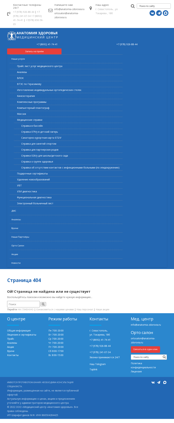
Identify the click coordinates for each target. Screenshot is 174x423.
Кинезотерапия (26, 96)
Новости (16, 262)
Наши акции (102, 309)
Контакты (13, 355)
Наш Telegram (98, 364)
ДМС (13, 210)
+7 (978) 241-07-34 (100, 352)
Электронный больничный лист (35, 203)
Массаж (21, 113)
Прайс (10, 338)
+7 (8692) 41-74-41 (47, 44)
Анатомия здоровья (37, 33)
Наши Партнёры (20, 236)
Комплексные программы (31, 101)
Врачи (14, 228)
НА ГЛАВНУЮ (25, 309)
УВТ (19, 185)
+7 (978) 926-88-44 (23, 11)
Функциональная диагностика (34, 197)
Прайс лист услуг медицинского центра (39, 66)
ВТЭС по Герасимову (29, 84)
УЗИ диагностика (27, 191)
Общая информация (19, 330)
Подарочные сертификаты (32, 173)
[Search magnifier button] (164, 357)
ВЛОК (20, 78)
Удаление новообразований (33, 179)
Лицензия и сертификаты (21, 334)
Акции (14, 254)
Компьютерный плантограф (33, 107)
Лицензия (136, 371)
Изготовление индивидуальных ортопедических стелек (49, 90)
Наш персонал (84, 309)
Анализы (22, 72)
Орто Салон (17, 245)
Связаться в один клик (145, 349)
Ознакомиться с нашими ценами (55, 309)
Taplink (93, 369)
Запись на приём (34, 51)
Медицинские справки (29, 119)
